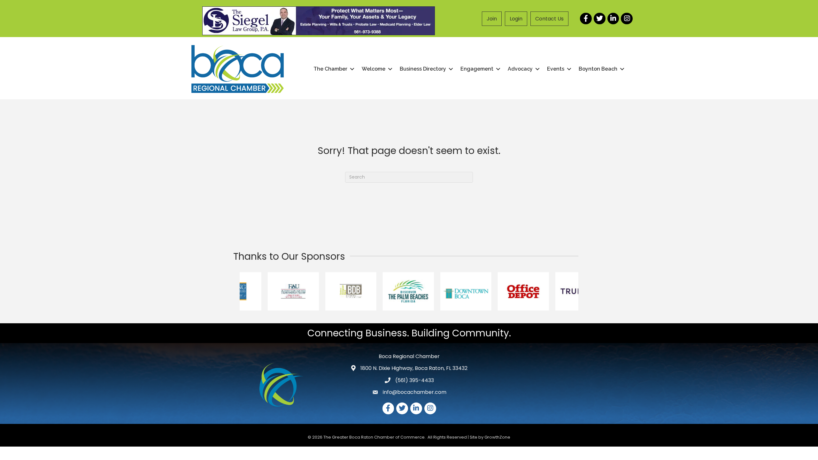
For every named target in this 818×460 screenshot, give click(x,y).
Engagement (476, 69)
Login (516, 18)
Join (492, 18)
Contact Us (549, 18)
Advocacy (520, 69)
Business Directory (423, 69)
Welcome (373, 69)
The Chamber (330, 69)
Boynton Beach (598, 69)
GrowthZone (497, 437)
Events (555, 69)
